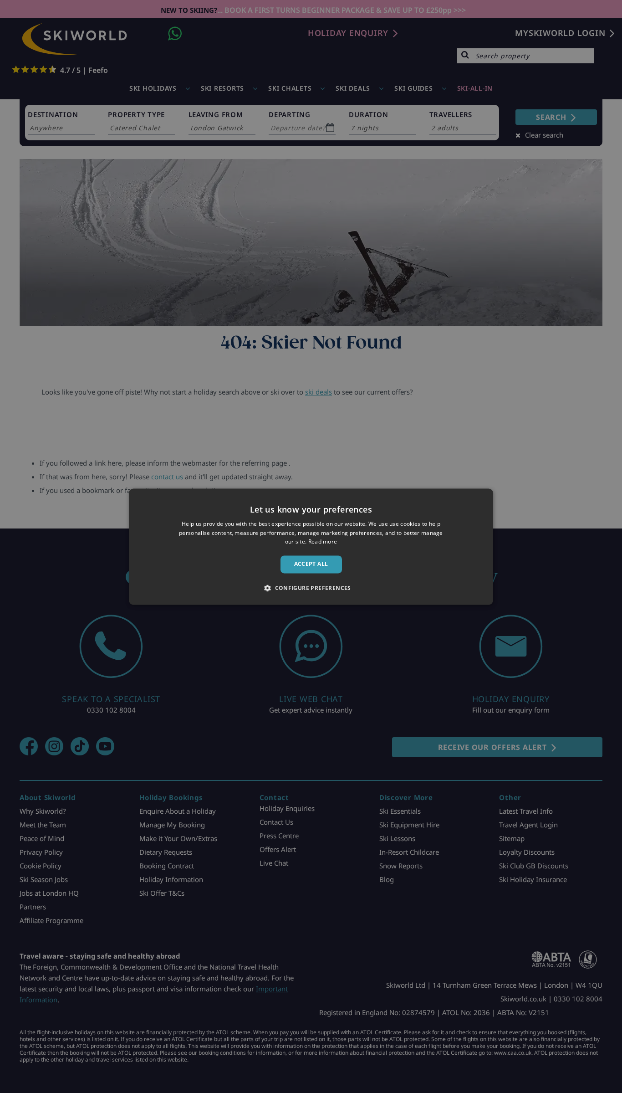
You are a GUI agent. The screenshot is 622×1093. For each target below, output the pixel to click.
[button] (311, 587)
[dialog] (311, 546)
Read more (322, 542)
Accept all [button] (311, 564)
